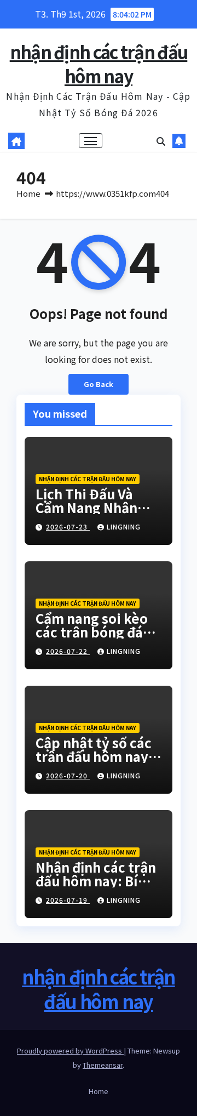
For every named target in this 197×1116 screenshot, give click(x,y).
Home (28, 193)
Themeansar (103, 1065)
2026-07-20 (68, 775)
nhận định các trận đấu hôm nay (99, 63)
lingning (124, 526)
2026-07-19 (68, 899)
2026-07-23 (68, 526)
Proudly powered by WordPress (70, 1050)
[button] (161, 140)
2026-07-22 (68, 651)
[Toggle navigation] (91, 141)
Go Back (98, 384)
